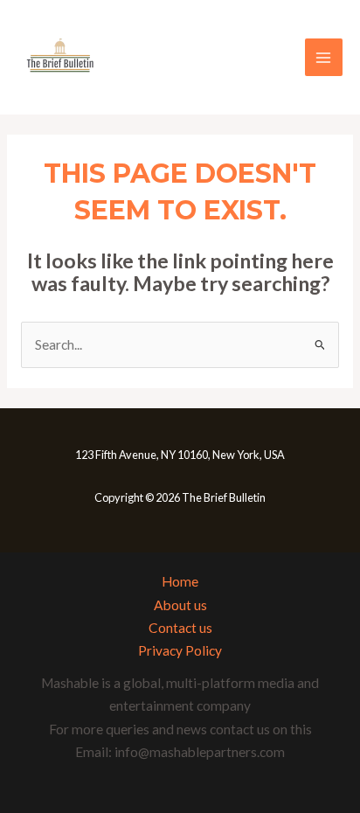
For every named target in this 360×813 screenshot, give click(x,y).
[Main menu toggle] (324, 57)
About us (180, 605)
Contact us (180, 628)
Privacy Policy (180, 650)
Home (180, 581)
